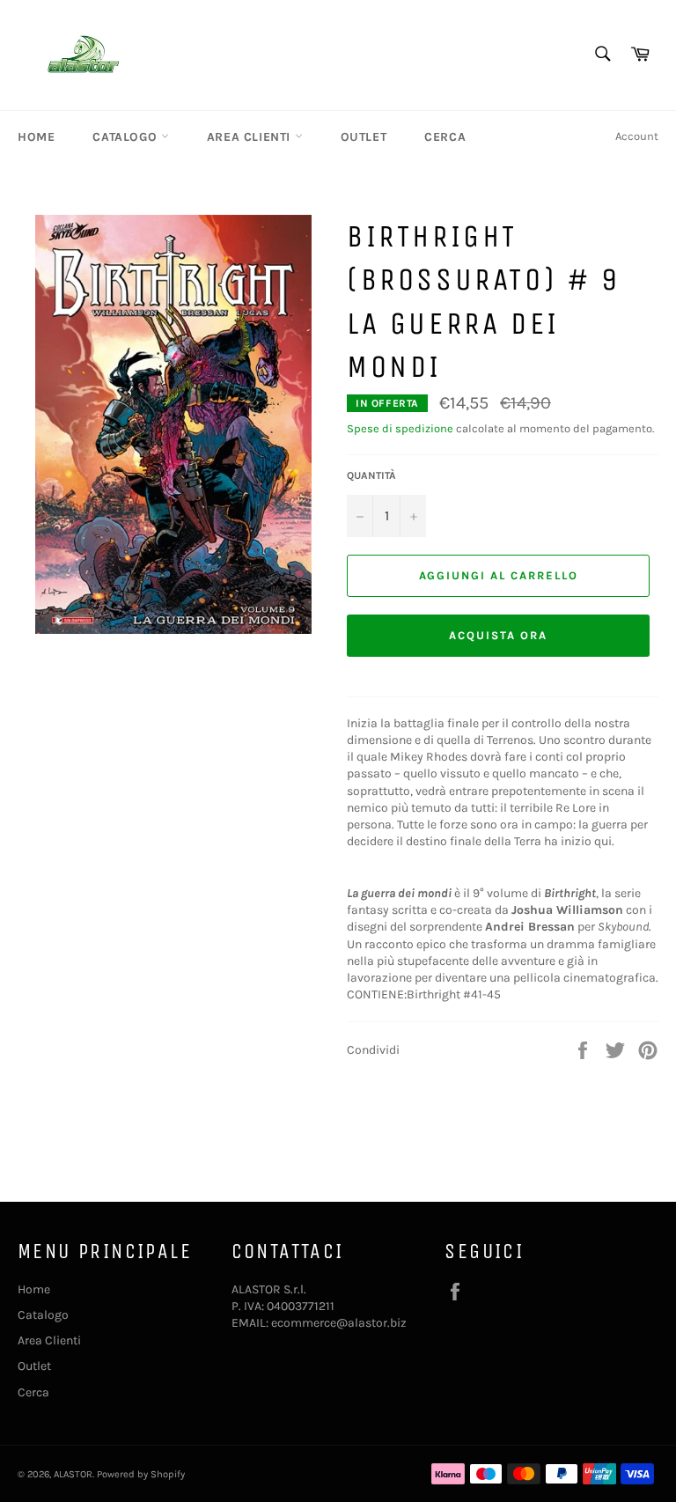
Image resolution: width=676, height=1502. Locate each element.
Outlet (364, 136)
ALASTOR (73, 1474)
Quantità (371, 475)
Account (636, 136)
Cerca (445, 136)
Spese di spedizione (400, 428)
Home (36, 136)
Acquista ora (498, 635)
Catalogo (126, 136)
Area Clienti (251, 136)
